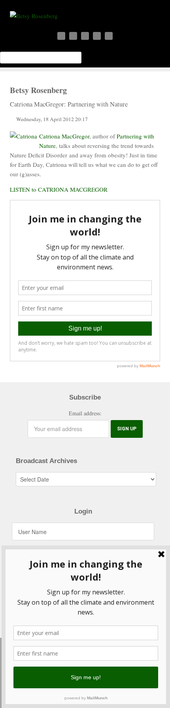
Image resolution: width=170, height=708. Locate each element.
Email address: (85, 413)
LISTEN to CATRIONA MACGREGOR (59, 189)
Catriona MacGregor (64, 136)
